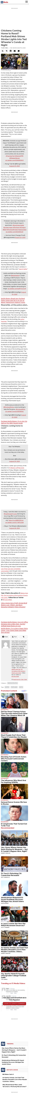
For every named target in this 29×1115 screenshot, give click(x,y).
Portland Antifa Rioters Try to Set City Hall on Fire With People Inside (14, 422)
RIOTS (21, 687)
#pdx (11, 227)
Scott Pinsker (5, 927)
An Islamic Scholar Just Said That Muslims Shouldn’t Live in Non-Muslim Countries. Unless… (14, 950)
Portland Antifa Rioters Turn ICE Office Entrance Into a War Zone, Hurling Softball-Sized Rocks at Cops (14, 624)
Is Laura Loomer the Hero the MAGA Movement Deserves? (13, 925)
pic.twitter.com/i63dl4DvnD (14, 232)
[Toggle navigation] (26, 2)
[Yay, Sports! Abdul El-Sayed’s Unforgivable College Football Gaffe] (14, 964)
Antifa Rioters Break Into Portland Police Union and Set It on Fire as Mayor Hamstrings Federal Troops (13, 300)
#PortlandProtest (12, 230)
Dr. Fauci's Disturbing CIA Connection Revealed (11, 874)
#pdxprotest (22, 230)
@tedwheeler (15, 275)
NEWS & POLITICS (12, 683)
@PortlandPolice (9, 407)
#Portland (16, 227)
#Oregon (23, 227)
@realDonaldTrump (10, 514)
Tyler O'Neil (4, 48)
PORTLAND (14, 687)
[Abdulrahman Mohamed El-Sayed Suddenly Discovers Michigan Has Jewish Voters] (14, 888)
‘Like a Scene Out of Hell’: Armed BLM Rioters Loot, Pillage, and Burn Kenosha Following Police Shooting (14, 605)
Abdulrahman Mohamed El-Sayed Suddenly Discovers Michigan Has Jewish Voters (12, 899)
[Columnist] (6, 644)
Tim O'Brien (4, 979)
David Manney (5, 903)
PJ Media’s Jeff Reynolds (16, 468)
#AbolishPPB (19, 156)
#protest (6, 227)
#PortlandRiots (20, 409)
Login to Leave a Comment (14, 1003)
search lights (23, 269)
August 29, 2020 (14, 166)
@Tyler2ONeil (7, 600)
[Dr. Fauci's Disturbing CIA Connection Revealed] (14, 864)
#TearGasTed (10, 156)
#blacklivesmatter (18, 225)
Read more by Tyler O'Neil (20, 679)
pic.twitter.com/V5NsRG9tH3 (14, 160)
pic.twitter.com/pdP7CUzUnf (17, 288)
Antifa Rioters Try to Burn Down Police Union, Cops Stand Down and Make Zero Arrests (14, 630)
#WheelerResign (14, 158)
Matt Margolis (5, 877)
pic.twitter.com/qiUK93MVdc (14, 411)
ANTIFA (7, 687)
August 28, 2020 (14, 528)
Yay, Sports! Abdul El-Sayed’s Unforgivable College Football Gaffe (13, 975)
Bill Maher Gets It (8, 1074)
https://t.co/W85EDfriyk (16, 520)
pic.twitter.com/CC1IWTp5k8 (14, 522)
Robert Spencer (5, 853)
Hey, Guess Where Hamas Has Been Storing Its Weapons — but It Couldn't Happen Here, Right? (14, 849)
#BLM (5, 230)
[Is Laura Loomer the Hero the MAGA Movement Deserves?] (14, 914)
